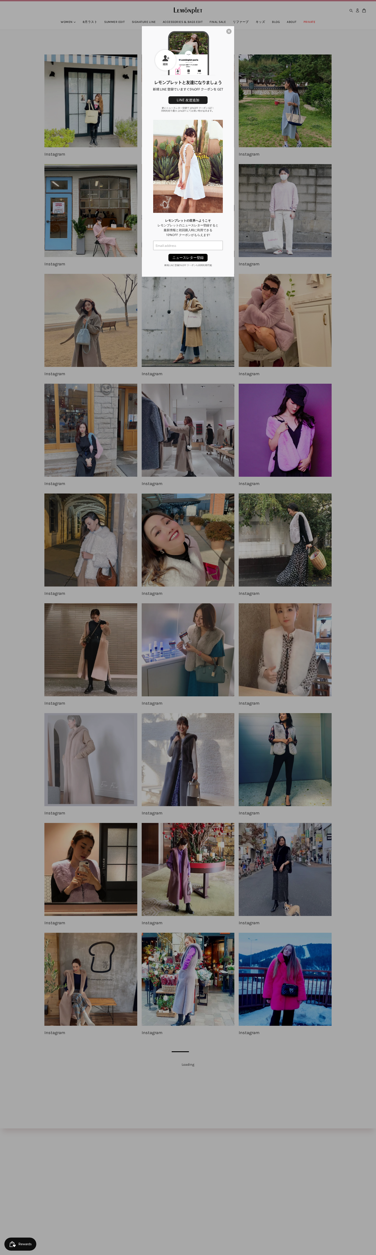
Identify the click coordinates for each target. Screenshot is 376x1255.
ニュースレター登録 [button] (188, 257)
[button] (229, 31)
